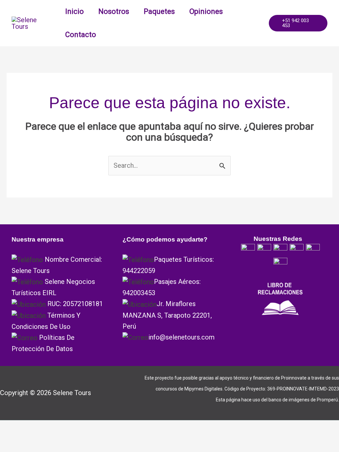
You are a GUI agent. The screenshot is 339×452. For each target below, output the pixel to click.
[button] (298, 23)
